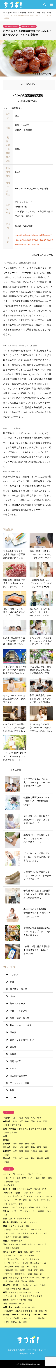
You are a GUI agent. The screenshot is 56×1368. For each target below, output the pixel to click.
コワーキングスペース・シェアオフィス (22, 1259)
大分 (26, 1129)
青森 (45, 1147)
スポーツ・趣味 (9, 1189)
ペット (13, 1068)
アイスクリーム (25, 1292)
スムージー (35, 1315)
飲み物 (13, 1047)
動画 (44, 1178)
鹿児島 (14, 1132)
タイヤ (14, 1211)
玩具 (17, 1281)
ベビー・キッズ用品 (31, 1278)
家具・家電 (33, 1270)
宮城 (15, 1147)
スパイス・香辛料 (18, 1300)
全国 (5, 1136)
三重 (15, 1151)
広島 (33, 1118)
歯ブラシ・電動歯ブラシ (15, 1274)
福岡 (51, 1129)
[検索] (44, 4)
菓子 (40, 1296)
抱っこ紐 (45, 1278)
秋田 (39, 1147)
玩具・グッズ (41, 1207)
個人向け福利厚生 (18, 1076)
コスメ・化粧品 (12, 1196)
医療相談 (17, 1237)
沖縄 (38, 1129)
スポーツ (14, 1097)
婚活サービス (16, 1241)
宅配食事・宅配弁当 (11, 26)
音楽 (17, 1182)
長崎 (7, 1132)
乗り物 (13, 1032)
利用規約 (21, 1350)
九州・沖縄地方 (9, 1129)
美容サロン (45, 1200)
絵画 (50, 1178)
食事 (7, 1248)
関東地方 (7, 1158)
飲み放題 (15, 1248)
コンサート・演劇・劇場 (15, 1178)
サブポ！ (21, 1364)
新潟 (39, 1121)
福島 (33, 1147)
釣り (44, 1189)
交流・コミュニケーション (36, 1263)
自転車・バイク (44, 1211)
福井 (7, 1125)
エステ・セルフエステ (31, 1193)
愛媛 (21, 1144)
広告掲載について (27, 1353)
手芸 (7, 1289)
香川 (27, 1144)
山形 (21, 1147)
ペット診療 (29, 1207)
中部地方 (7, 1121)
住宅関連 (9, 1266)
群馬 (47, 1158)
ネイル (49, 1196)
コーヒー (15, 1315)
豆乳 (25, 1322)
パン (34, 1307)
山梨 (21, 1121)
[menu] (51, 4)
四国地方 (7, 1144)
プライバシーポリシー (36, 1350)
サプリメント (26, 1196)
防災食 (22, 1303)
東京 (27, 1158)
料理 (13, 1289)
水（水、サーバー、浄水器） (33, 1318)
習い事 (24, 1281)
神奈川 (40, 1158)
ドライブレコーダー (27, 1211)
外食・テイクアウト (19, 1011)
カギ (32, 1252)
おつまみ (26, 1307)
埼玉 (21, 1158)
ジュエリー (39, 1196)
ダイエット (10, 1233)
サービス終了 (8, 1185)
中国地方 (7, 1118)
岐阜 (27, 1121)
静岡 (19, 1125)
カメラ (21, 1189)
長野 (13, 1125)
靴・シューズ (11, 1204)
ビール (45, 1315)
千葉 (15, 1158)
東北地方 (7, 1147)
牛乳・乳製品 (11, 1322)
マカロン (32, 1296)
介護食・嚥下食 (23, 1218)
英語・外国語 (23, 1289)
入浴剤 (34, 1266)
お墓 (26, 1252)
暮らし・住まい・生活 (21, 1025)
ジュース (24, 1315)
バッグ (8, 1200)
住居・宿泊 (20, 1266)
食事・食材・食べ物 (28, 26)
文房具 (37, 1189)
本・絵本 (9, 1281)
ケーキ (37, 1292)
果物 (26, 1311)
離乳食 (32, 1281)
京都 (21, 1151)
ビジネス (24, 1285)
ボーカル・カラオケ (38, 1285)
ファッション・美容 (19, 1083)
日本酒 (16, 1318)
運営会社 (11, 1350)
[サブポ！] (13, 5)
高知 (33, 1144)
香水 (21, 1204)
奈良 (47, 1151)
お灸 (28, 1226)
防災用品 (13, 1303)
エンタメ (14, 974)
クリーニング (11, 1255)
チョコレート (11, 1296)
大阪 (41, 1151)
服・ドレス (34, 1200)
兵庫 (27, 1151)
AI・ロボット (18, 1174)
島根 (27, 1118)
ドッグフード (16, 1207)
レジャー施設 (34, 1178)
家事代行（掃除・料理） (15, 1270)
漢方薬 (26, 1237)
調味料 (13, 1054)
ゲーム (39, 1174)
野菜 (41, 1311)
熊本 (45, 1129)
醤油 (30, 1300)
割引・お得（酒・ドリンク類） (35, 1244)
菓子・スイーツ (17, 1003)
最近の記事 (15, 770)
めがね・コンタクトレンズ (16, 1230)
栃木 (33, 1158)
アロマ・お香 (35, 1230)
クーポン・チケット (28, 1222)
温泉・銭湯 (33, 1274)
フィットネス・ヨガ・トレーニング (32, 1233)
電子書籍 (9, 1182)
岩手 (27, 1147)
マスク (8, 1237)
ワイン (8, 1318)
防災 (12, 1090)
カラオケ (30, 1174)
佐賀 (20, 1129)
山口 (15, 1118)
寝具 (42, 1270)
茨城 (7, 1162)
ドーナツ (22, 1296)
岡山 (21, 1118)
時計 (25, 1200)
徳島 (15, 1144)
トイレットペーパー (13, 1263)
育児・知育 (15, 1061)
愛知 (33, 1121)
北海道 (6, 1140)
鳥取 (39, 1118)
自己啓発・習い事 (18, 989)
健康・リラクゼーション (22, 1039)
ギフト (39, 1252)
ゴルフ (29, 1189)
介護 (12, 982)
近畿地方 (7, 1151)
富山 (15, 1121)
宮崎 (32, 1129)
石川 (45, 1121)
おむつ (12, 1218)
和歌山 (34, 1151)
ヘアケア (17, 1200)
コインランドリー (26, 1255)
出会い (13, 996)
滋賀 (7, 1155)
